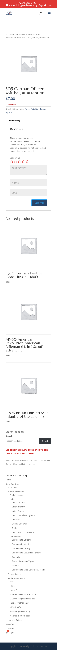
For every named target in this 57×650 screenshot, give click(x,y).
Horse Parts (15, 590)
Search (9, 436)
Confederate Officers (21, 539)
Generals (16, 519)
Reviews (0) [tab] (14, 120)
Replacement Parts (16, 578)
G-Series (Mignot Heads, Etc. (22, 598)
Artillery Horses (16, 495)
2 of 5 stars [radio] (15, 161)
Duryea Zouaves (19, 523)
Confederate (15, 536)
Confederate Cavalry (21, 548)
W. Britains (12, 487)
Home (8, 34)
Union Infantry (18, 506)
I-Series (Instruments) (19, 603)
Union (12, 499)
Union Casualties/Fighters (23, 515)
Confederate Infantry (21, 544)
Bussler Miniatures (16, 491)
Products (16, 34)
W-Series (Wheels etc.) (20, 611)
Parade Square (27, 34)
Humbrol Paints (15, 620)
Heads (12, 585)
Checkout (10, 628)
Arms (12, 581)
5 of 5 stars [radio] (27, 161)
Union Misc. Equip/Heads (23, 532)
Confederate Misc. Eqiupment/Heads (28, 569)
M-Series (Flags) (17, 607)
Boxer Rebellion (32, 109)
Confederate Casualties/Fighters (26, 552)
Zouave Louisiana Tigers (23, 561)
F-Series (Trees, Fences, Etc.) (23, 594)
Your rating (15, 158)
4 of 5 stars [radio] (23, 161)
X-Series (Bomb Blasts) (20, 615)
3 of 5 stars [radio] (19, 161)
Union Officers (18, 502)
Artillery (15, 528)
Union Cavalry (18, 511)
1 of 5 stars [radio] (11, 161)
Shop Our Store (13, 484)
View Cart (10, 624)
